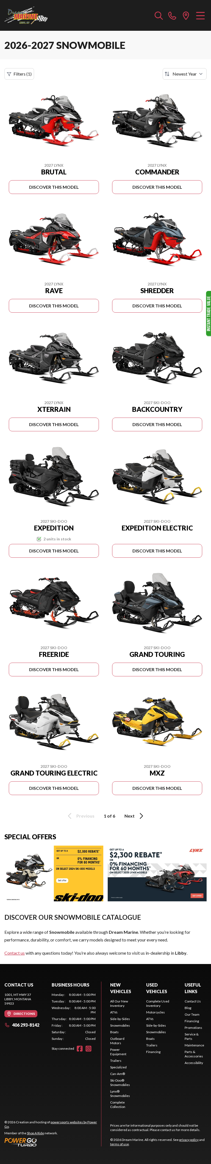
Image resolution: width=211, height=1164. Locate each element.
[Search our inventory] (159, 15)
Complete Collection (117, 1104)
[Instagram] (88, 1048)
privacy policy (189, 1140)
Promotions (193, 1028)
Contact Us (193, 1001)
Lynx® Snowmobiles (120, 1093)
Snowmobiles (120, 1025)
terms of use (119, 1144)
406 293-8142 (25, 1024)
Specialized (118, 1067)
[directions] (186, 15)
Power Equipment (118, 1052)
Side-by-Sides (120, 1019)
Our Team (192, 1014)
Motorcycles (155, 1012)
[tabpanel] (74, 1017)
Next (129, 815)
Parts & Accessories (194, 1054)
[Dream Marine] (26, 15)
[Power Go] (52, 1142)
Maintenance (194, 1045)
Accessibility (194, 1063)
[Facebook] (79, 1048)
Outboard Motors (117, 1041)
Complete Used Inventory (157, 1003)
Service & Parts (192, 1036)
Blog (188, 1008)
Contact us (14, 952)
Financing (153, 1052)
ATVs (114, 1012)
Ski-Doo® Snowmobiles (120, 1082)
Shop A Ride (35, 1133)
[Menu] (200, 15)
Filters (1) (22, 73)
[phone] (172, 15)
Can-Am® (117, 1074)
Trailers (115, 1061)
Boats (114, 1032)
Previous (85, 815)
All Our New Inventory (119, 1003)
